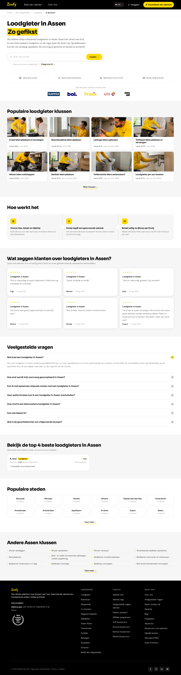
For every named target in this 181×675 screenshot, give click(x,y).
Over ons (149, 595)
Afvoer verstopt (101, 550)
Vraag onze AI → (48, 64)
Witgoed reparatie (89, 614)
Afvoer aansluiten (59, 550)
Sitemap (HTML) (152, 638)
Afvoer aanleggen (17, 550)
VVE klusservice (120, 622)
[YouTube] (167, 669)
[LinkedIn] (162, 669)
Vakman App (118, 599)
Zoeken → (94, 57)
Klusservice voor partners (156, 628)
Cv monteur (86, 609)
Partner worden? (120, 612)
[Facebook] (150, 669)
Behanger (85, 638)
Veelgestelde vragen (154, 599)
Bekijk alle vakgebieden (91, 652)
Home (9, 12)
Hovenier (85, 647)
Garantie (148, 609)
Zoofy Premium (151, 643)
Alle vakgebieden (23, 12)
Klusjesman (86, 604)
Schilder (84, 633)
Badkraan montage (60, 563)
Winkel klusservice (121, 636)
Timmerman (86, 628)
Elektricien (85, 599)
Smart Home (86, 623)
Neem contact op (152, 604)
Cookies (61, 669)
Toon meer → (90, 522)
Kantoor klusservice (121, 632)
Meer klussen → (90, 187)
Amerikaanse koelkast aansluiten (152, 550)
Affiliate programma (121, 617)
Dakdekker (85, 619)
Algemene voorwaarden (40, 669)
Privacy (54, 669)
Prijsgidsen (149, 619)
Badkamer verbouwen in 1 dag (23, 563)
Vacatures (149, 623)
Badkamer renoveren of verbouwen (153, 557)
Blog (146, 614)
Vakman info (118, 595)
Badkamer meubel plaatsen (107, 557)
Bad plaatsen (15, 557)
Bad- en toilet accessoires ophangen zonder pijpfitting (68, 557)
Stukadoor (85, 643)
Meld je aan (16, 606)
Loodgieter (37, 12)
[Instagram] (156, 669)
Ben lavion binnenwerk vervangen (152, 563)
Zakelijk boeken (151, 633)
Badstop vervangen (103, 563)
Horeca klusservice (121, 627)
